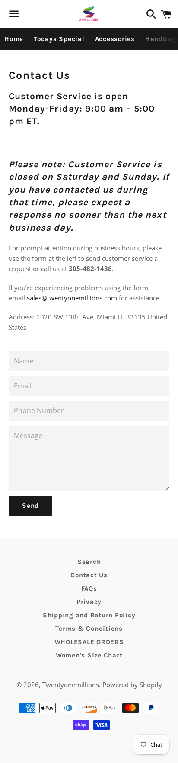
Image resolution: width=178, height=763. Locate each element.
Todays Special (59, 39)
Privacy (89, 602)
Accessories (115, 39)
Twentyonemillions (70, 684)
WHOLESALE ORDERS (89, 642)
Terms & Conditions (89, 628)
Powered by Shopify (132, 684)
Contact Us (89, 575)
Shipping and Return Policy (89, 615)
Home (13, 39)
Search (89, 562)
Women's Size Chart (89, 655)
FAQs (89, 588)
